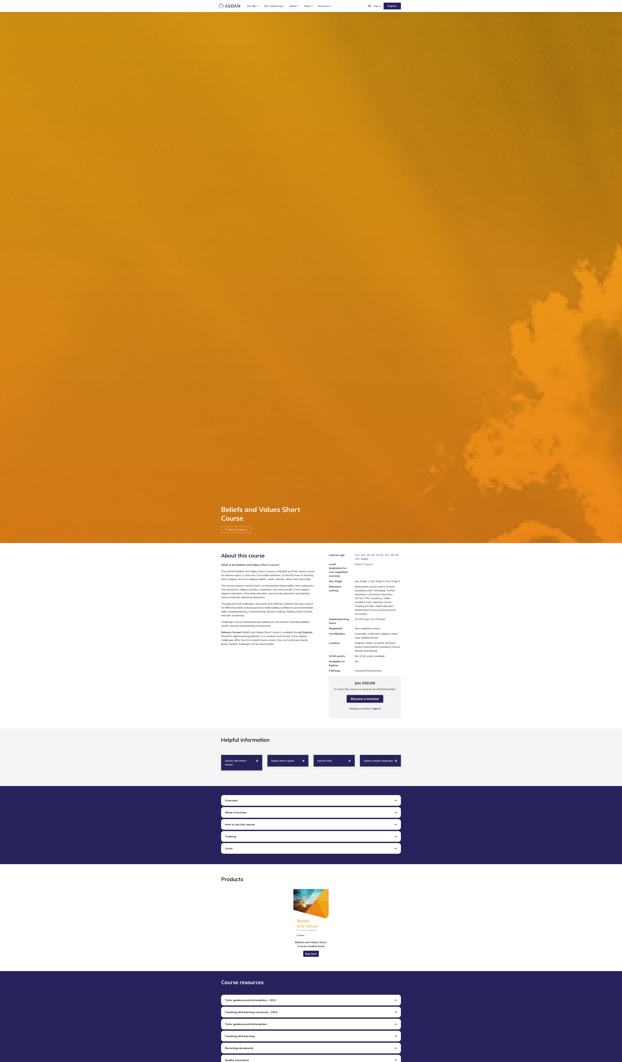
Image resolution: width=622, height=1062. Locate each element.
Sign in (377, 6)
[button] (369, 6)
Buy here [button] (311, 953)
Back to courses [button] (237, 529)
